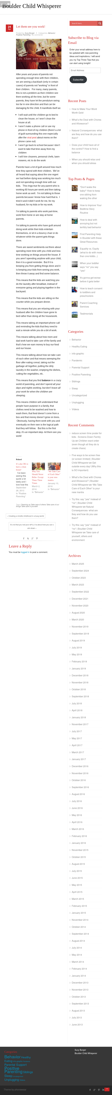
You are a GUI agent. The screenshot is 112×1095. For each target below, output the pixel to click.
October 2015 (79, 857)
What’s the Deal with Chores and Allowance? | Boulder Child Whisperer (86, 480)
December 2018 (80, 675)
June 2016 (77, 808)
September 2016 (80, 787)
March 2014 (78, 961)
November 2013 (80, 989)
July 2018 (77, 703)
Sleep (75, 388)
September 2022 (80, 591)
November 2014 (80, 919)
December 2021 (80, 598)
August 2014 (78, 940)
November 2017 (80, 724)
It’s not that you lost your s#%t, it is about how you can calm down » (32, 526)
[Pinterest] (99, 1090)
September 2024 (80, 570)
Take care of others (38, 504)
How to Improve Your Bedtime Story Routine (91, 208)
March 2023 (78, 584)
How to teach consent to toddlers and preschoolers (91, 292)
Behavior (51, 33)
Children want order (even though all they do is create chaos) (85, 444)
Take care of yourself (29, 506)
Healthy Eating (79, 346)
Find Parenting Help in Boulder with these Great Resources (91, 237)
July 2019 (77, 647)
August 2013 (78, 1010)
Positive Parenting (23, 34)
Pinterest (37, 538)
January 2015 (79, 912)
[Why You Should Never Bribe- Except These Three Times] (38, 466)
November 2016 (80, 773)
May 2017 (77, 738)
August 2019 (78, 640)
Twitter (28, 538)
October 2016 (79, 780)
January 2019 (79, 668)
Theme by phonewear (15, 1089)
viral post (31, 137)
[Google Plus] (94, 1090)
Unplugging (78, 402)
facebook (24, 538)
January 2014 (79, 975)
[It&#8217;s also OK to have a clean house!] (24, 480)
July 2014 (77, 947)
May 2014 (77, 954)
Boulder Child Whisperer (31, 6)
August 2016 (78, 794)
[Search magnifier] (99, 23)
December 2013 (80, 982)
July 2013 (77, 1017)
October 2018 (79, 689)
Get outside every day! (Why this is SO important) (86, 466)
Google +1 (32, 538)
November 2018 (80, 682)
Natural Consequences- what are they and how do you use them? (87, 134)
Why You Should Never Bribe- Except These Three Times (37, 477)
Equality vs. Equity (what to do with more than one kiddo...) (91, 252)
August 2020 (78, 612)
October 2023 (79, 577)
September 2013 (80, 1003)
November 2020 (80, 605)
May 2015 (77, 885)
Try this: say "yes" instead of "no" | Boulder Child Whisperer (86, 502)
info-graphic (78, 353)
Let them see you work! (30, 26)
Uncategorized (79, 395)
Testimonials (86, 313)
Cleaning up (25, 504)
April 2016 (77, 822)
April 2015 (77, 892)
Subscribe (78, 79)
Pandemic (77, 360)
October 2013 (79, 996)
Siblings (76, 381)
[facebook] (90, 1090)
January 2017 (79, 759)
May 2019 (77, 654)
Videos (75, 409)
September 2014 (80, 933)
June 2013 (77, 1024)
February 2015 (79, 906)
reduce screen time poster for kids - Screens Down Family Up (87, 436)
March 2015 (78, 898)
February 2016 (79, 836)
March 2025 (78, 563)
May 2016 (77, 815)
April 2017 (77, 745)
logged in (25, 552)
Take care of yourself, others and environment (85, 536)
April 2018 (77, 710)
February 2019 (79, 661)
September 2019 (80, 633)
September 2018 (80, 696)
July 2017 (77, 731)
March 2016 (78, 829)
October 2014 (79, 926)
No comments (37, 34)
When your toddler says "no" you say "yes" (89, 266)
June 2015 (77, 877)
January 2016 (79, 843)
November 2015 (80, 850)
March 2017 (78, 752)
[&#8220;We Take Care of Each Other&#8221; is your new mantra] (54, 466)
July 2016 (77, 801)
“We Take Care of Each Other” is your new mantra (87, 488)
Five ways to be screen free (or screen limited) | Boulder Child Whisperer (86, 458)
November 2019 (80, 626)
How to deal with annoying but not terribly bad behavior (90, 223)
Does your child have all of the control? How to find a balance (85, 148)
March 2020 (78, 619)
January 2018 (79, 717)
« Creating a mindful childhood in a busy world (25, 516)
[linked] (103, 1090)
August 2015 (78, 864)
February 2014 (79, 968)
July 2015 (77, 871)
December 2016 (80, 766)
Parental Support (80, 367)
